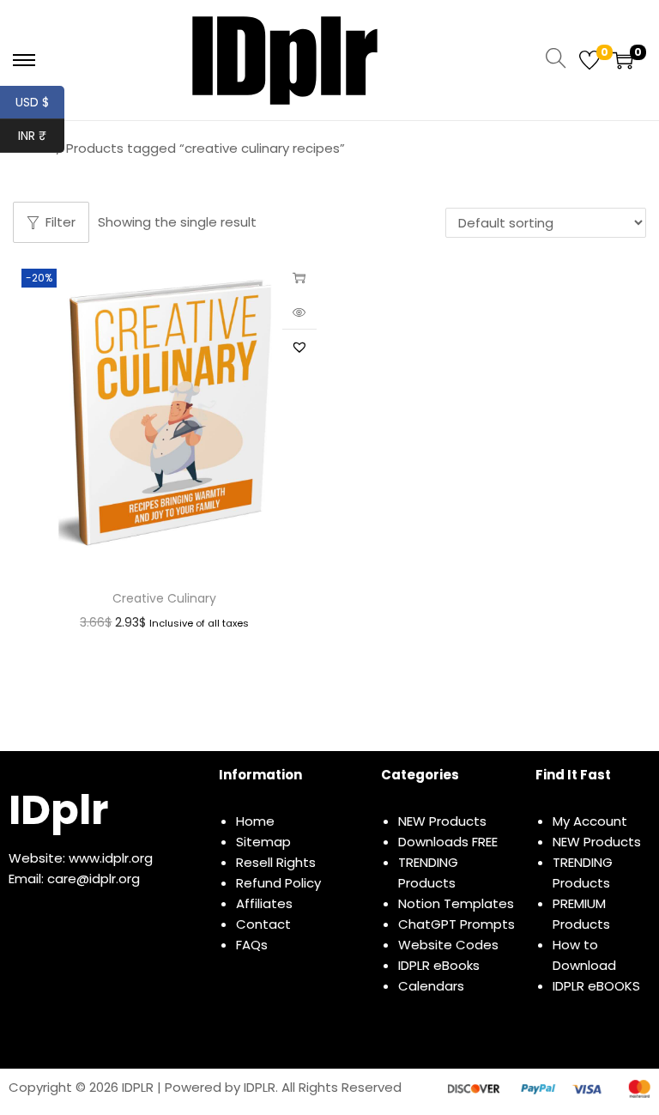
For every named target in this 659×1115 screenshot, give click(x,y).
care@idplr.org (93, 879)
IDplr (58, 810)
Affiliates (264, 903)
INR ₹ (41, 135)
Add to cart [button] (299, 277)
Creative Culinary (164, 598)
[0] (589, 60)
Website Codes (448, 945)
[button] (299, 347)
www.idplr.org (111, 858)
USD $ (39, 102)
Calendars (431, 986)
